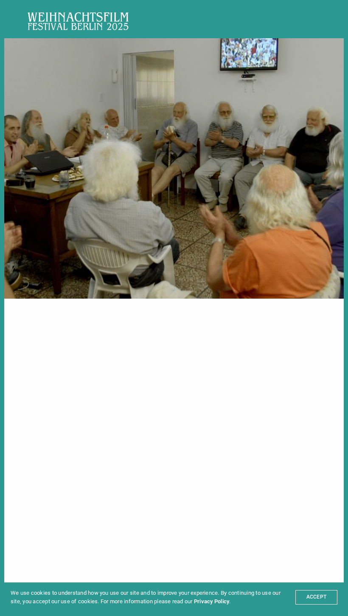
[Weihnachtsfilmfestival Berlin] (78, 21)
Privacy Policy (211, 601)
